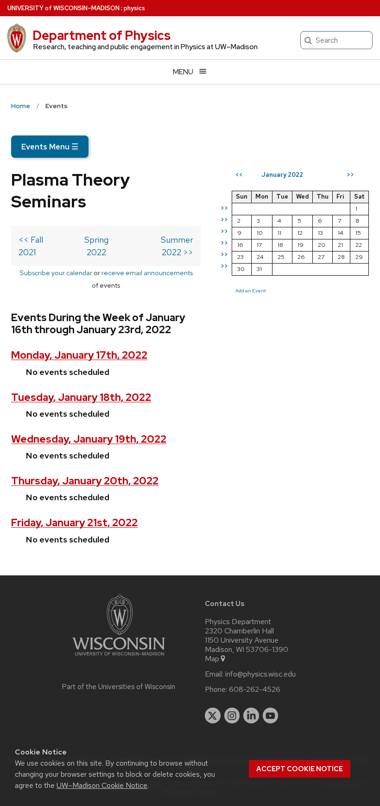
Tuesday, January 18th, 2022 (81, 397)
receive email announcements (147, 272)
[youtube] (271, 715)
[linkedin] (251, 715)
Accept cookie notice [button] (299, 769)
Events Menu (49, 147)
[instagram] (232, 715)
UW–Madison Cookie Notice (102, 785)
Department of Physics (101, 35)
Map (212, 659)
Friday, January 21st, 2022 (74, 522)
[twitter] (213, 715)
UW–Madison (63, 8)
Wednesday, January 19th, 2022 (88, 439)
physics (134, 8)
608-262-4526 (254, 689)
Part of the (118, 686)
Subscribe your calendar (55, 272)
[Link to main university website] (118, 657)
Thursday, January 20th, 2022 (84, 481)
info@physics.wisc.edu (260, 674)
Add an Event (250, 290)
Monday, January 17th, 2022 (79, 355)
